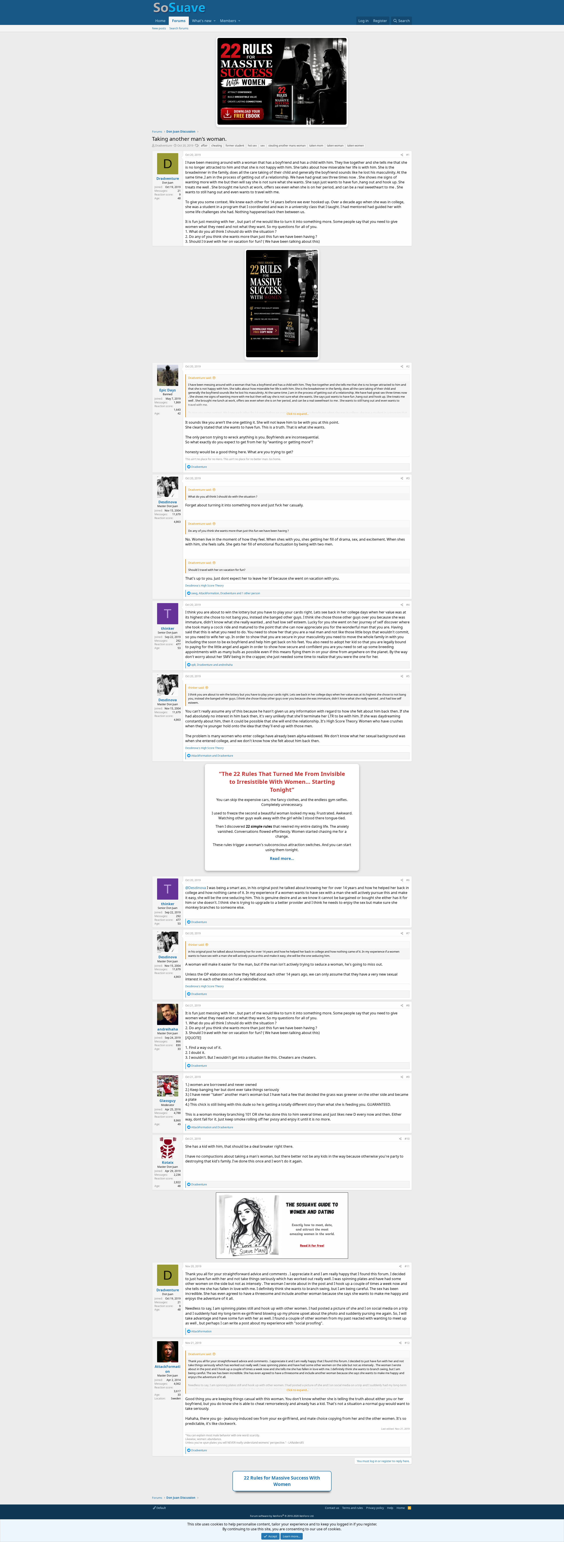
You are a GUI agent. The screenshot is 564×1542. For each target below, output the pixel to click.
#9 (408, 1077)
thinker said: (196, 688)
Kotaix (167, 1162)
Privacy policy (375, 1508)
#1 (408, 155)
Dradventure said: (200, 378)
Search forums (178, 28)
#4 (408, 605)
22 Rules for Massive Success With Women (282, 1481)
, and (212, 665)
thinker (167, 628)
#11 (407, 1266)
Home (160, 20)
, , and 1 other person (225, 593)
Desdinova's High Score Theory (204, 585)
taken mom (316, 145)
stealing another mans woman (287, 145)
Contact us (332, 1508)
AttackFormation (167, 1369)
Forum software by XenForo (282, 1516)
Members (228, 20)
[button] (214, 21)
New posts (159, 28)
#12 (407, 1343)
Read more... (282, 858)
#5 (408, 676)
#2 (408, 366)
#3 (408, 478)
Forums (179, 20)
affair (204, 145)
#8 (408, 1005)
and (212, 756)
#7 (408, 933)
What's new (202, 20)
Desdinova (167, 502)
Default (161, 1508)
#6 (408, 880)
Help (390, 1508)
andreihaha (167, 1029)
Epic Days (167, 390)
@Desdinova (195, 887)
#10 (407, 1139)
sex (262, 145)
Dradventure (163, 145)
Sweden (176, 1398)
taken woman (335, 145)
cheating (216, 145)
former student (235, 145)
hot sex (252, 145)
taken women (355, 145)
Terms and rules (352, 1508)
